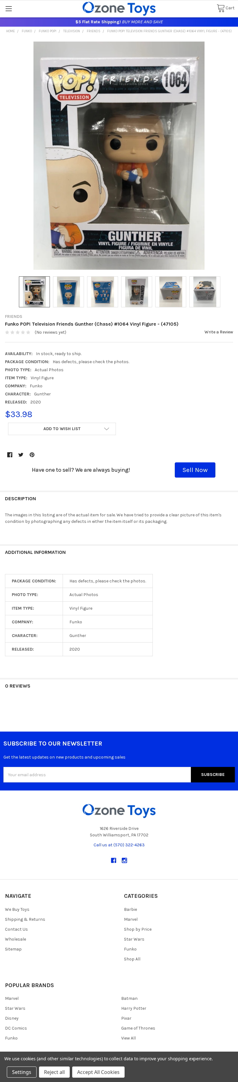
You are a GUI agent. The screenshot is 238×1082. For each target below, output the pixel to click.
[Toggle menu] (8, 8)
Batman (129, 998)
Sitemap (13, 949)
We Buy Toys (17, 909)
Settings (21, 1072)
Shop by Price (138, 929)
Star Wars (134, 939)
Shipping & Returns (25, 919)
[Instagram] (124, 860)
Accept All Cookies (98, 1072)
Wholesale (15, 939)
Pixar (126, 1018)
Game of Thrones (138, 1028)
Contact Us (16, 929)
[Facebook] (10, 455)
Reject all (54, 1072)
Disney (12, 1018)
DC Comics (16, 1028)
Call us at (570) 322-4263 (119, 845)
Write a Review (219, 332)
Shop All (132, 959)
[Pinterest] (32, 455)
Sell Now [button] (195, 470)
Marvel (131, 919)
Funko (130, 949)
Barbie (130, 909)
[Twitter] (21, 455)
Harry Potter (133, 1008)
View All (128, 1038)
